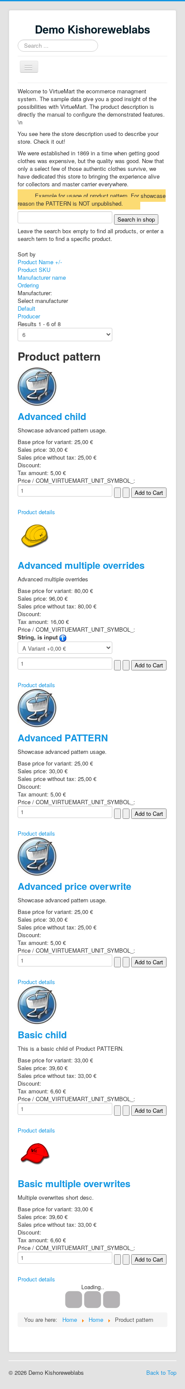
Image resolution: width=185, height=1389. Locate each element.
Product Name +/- (40, 262)
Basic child (42, 1034)
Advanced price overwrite (74, 886)
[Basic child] (37, 1004)
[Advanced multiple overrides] (35, 534)
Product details (36, 512)
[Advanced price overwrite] (37, 856)
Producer (29, 316)
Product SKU (34, 269)
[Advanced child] (37, 386)
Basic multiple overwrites (74, 1183)
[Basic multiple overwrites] (35, 1152)
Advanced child (52, 416)
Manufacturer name (42, 277)
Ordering (28, 285)
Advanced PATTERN (63, 737)
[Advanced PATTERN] (37, 707)
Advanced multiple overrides (81, 565)
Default (26, 308)
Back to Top (161, 1372)
